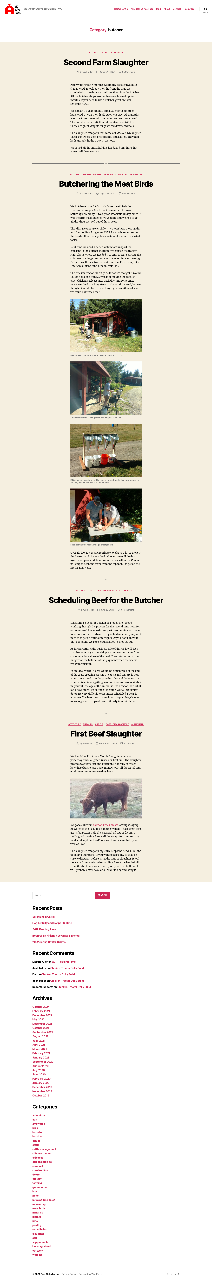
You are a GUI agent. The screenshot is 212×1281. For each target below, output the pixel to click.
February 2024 (41, 1011)
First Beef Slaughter (106, 733)
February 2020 (41, 1078)
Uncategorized (41, 1246)
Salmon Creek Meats (105, 825)
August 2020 (40, 1066)
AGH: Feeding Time (44, 929)
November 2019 (42, 1091)
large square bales (43, 1199)
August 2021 (40, 1036)
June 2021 (38, 1040)
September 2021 (42, 1032)
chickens (37, 1157)
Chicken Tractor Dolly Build (67, 968)
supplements (40, 1242)
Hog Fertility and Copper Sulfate (52, 923)
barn (35, 1128)
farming (37, 1183)
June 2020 (39, 1074)
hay (34, 1191)
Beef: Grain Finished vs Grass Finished (56, 935)
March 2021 (39, 1049)
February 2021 (41, 1053)
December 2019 (42, 1087)
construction (40, 1170)
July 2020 (38, 1070)
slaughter (117, 53)
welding (37, 1254)
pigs (35, 1221)
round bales (39, 1229)
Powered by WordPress (90, 1274)
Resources (189, 9)
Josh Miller (88, 72)
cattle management (109, 591)
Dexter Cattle (121, 9)
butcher (93, 53)
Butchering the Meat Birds (106, 183)
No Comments (128, 72)
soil (34, 1237)
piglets (36, 1216)
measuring (39, 1204)
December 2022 (42, 1015)
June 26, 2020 (107, 610)
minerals (37, 1212)
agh (34, 1119)
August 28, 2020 (107, 193)
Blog (158, 9)
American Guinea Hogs (142, 9)
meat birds (110, 174)
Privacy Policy (69, 1274)
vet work (37, 1250)
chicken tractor (91, 174)
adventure (74, 724)
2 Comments (129, 743)
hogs (35, 1195)
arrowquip (38, 1123)
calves (36, 1140)
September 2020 (42, 1061)
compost (37, 1166)
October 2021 (40, 1027)
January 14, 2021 (107, 72)
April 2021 (38, 1044)
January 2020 (40, 1082)
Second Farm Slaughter (106, 62)
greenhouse (39, 1187)
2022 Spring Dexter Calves (49, 942)
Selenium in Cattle (43, 916)
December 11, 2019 (108, 743)
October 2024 (41, 1006)
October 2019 (40, 1095)
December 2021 (42, 1023)
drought (37, 1178)
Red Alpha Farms (50, 1274)
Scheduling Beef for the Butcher (106, 600)
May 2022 (38, 1019)
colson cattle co (42, 1161)
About (167, 9)
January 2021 (40, 1057)
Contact (177, 9)
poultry (122, 174)
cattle (105, 53)
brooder (37, 1132)
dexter (36, 1174)
